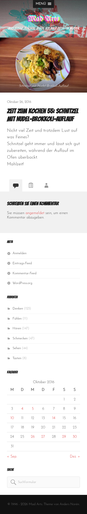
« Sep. (12, 456)
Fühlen (17, 318)
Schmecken (20, 338)
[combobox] (43, 482)
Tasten (17, 358)
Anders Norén (69, 504)
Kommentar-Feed (24, 273)
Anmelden (19, 253)
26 (33, 437)
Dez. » (75, 456)
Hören (17, 328)
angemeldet (35, 213)
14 (53, 418)
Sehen (17, 348)
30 (75, 437)
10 (12, 418)
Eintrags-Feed (22, 263)
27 (43, 437)
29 (64, 437)
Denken (18, 308)
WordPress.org (22, 283)
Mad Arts (43, 19)
